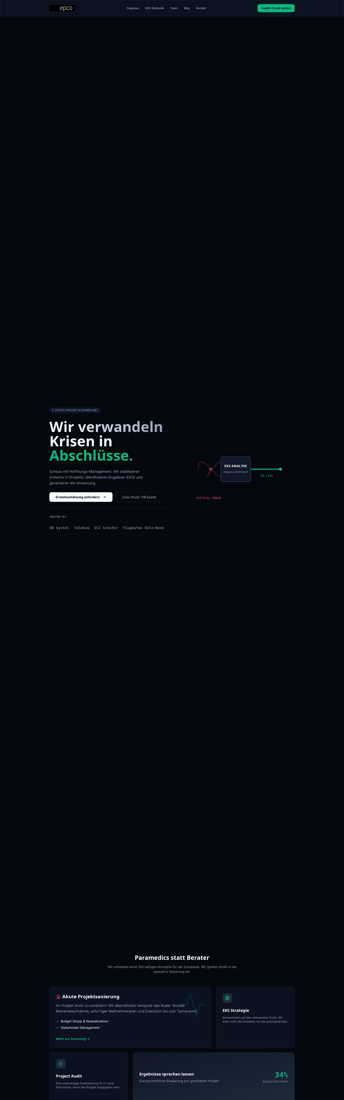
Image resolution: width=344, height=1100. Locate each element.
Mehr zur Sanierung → (73, 1039)
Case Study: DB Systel (139, 497)
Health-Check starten (276, 8)
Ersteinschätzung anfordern (78, 497)
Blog (187, 8)
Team (174, 8)
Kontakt (201, 8)
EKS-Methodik (154, 8)
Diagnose (133, 8)
